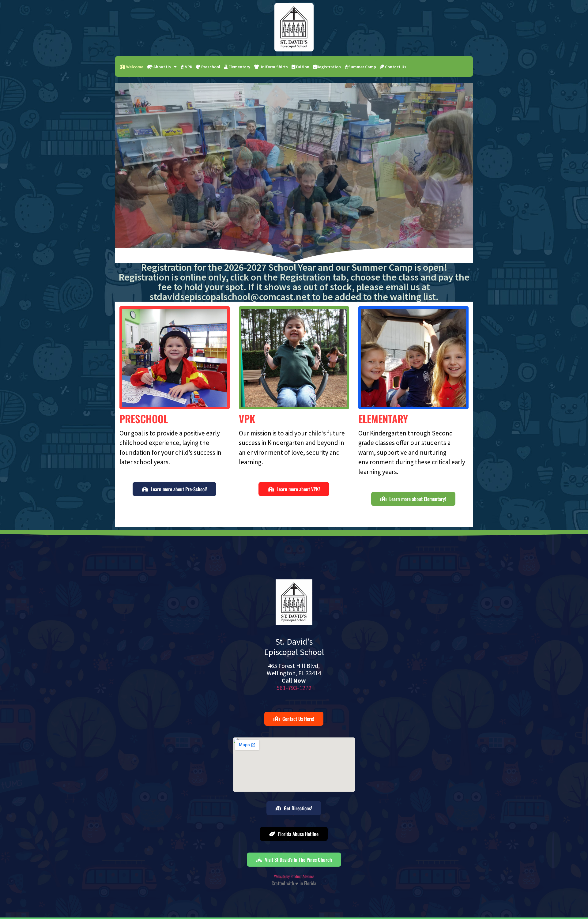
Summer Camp (362, 67)
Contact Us (395, 67)
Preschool (210, 67)
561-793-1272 (294, 687)
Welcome (134, 67)
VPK (188, 67)
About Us (162, 67)
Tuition (302, 67)
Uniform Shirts (273, 67)
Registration (329, 67)
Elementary (239, 67)
